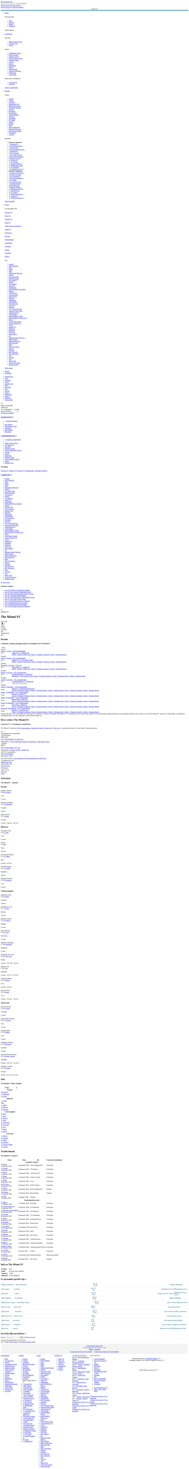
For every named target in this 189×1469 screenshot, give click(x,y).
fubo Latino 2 (13, 334)
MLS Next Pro (13, 343)
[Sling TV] (12, 471)
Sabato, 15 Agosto (6, 672)
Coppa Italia (12, 74)
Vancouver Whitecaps (27, 1413)
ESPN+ (11, 282)
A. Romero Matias (9, 1056)
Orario (16, 409)
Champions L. (9, 376)
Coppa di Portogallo (11, 1384)
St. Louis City (28, 1423)
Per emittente (5, 733)
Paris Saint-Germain (15, 131)
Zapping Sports (13, 365)
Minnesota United (30, 1431)
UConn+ (11, 357)
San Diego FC (15, 191)
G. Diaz (6, 932)
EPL (6, 389)
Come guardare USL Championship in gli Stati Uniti (29, 758)
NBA (95, 1389)
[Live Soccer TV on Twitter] (81, 1407)
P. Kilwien (4, 1258)
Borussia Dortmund (15, 129)
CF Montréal (15, 167)
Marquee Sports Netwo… (45, 1438)
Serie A (11, 64)
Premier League (14, 60)
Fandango (12, 329)
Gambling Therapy (152, 1358)
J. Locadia (7, 1068)
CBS (10, 268)
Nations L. (8, 380)
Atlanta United (29, 1404)
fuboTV (11, 291)
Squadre (7, 91)
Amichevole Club (36, 728)
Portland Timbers (15, 187)
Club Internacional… (16, 146)
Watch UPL (12, 361)
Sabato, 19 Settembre (7, 698)
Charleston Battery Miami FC (23, 681)
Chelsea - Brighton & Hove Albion (81, 1365)
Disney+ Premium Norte (77, 676)
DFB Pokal (12, 73)
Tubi (10, 356)
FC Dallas (13, 180)
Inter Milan (12, 118)
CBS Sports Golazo (15, 322)
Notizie (7, 371)
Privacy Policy (13, 1342)
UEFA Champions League (13, 450)
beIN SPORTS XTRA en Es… (14, 532)
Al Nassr (11, 134)
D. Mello (7, 1032)
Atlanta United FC (16, 164)
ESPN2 (11, 275)
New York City (28, 1395)
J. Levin (6, 908)
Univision (12, 305)
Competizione (7, 409)
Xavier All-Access (14, 363)
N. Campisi (4, 1214)
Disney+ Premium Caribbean (40, 655)
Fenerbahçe (12, 133)
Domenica (12, 26)
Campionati (8, 34)
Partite (7, 13)
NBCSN (11, 298)
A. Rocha (7, 1008)
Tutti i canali (9, 368)
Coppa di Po (9, 400)
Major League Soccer (15, 42)
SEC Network (13, 352)
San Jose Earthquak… (17, 178)
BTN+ (11, 320)
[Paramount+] (29, 471)
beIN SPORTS (13, 266)
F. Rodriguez (8, 804)
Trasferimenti (5, 633)
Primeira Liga (13, 69)
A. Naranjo (7, 1020)
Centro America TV (15, 323)
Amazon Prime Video (15, 311)
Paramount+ (12, 287)
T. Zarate (4, 1218)
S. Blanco (4, 1202)
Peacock (11, 307)
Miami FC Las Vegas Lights (22, 660)
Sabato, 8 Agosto (6, 658)
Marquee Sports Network (13, 552)
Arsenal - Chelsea (81, 1398)
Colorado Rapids (15, 183)
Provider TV (58, 1355)
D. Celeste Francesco (7, 1206)
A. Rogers (7, 868)
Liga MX (12, 84)
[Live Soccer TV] (7, 1)
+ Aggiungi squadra (11, 421)
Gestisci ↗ (10, 417)
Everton (11, 109)
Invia (21, 1337)
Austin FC (14, 196)
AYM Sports (13, 314)
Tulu (4, 844)
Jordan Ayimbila (6, 1246)
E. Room (6, 816)
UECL (7, 382)
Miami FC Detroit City (20, 653)
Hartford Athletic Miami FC (22, 674)
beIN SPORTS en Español (13, 504)
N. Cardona (4, 1250)
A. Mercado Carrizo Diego (9, 1210)
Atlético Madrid (14, 115)
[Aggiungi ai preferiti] (2, 624)
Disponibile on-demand (19, 683)
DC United (14, 162)
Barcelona (12, 111)
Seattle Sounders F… (17, 194)
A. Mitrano (4, 1234)
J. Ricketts (4, 1230)
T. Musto (7, 980)
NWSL (11, 45)
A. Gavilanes (5, 1226)
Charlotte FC (14, 151)
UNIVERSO (13, 302)
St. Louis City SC (15, 182)
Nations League (14, 57)
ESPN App (26, 655)
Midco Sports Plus (14, 341)
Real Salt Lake (14, 185)
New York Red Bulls (16, 157)
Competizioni (5, 436)
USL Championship (19, 651)
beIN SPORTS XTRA (16, 316)
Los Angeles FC (15, 176)
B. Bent (6, 897)
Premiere (11, 350)
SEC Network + (14, 354)
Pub (95, 1377)
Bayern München (14, 127)
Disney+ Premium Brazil (91, 690)
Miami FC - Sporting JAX (20, 710)
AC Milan (12, 120)
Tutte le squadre (10, 201)
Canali (7, 205)
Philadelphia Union (17, 166)
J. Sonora (6, 992)
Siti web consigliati (100, 1379)
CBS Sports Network (15, 273)
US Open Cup (13, 43)
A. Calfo (6, 832)
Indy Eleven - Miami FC (19, 705)
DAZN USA (13, 296)
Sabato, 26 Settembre (7, 703)
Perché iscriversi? (29, 1337)
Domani (11, 22)
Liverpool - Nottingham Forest (78, 1362)
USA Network (13, 295)
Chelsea (11, 100)
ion (10, 336)
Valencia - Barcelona (82, 1397)
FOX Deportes (13, 304)
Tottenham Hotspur (15, 108)
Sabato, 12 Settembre (7, 692)
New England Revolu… (17, 149)
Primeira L (8, 398)
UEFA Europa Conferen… (9, 1370)
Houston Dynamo (15, 174)
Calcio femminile (99, 1359)
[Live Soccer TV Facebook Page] (81, 1404)
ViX (10, 359)
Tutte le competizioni (11, 87)
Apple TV (12, 286)
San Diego (28, 1432)
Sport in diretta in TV (100, 1387)
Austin (27, 1440)
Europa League (13, 55)
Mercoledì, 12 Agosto (7, 665)
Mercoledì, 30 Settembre (8, 708)
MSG (10, 345)
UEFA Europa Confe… (16, 58)
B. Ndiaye (7, 920)
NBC (10, 271)
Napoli (11, 122)
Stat (2, 631)
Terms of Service (26, 1342)
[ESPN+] (44, 471)
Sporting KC (29, 1441)
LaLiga (11, 62)
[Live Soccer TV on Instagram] (81, 1411)
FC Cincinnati (14, 153)
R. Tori (5, 968)
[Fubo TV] (4, 471)
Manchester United (15, 106)
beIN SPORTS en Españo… (18, 289)
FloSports (12, 330)
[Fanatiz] (38, 471)
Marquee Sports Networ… (17, 338)
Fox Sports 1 (13, 280)
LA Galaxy (14, 192)
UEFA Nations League (12, 459)
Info (2, 635)
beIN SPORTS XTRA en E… (18, 318)
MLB (96, 1391)
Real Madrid (13, 113)
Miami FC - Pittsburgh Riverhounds (23, 689)
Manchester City (14, 104)
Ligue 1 (11, 67)
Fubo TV (61, 1361)
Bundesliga (12, 65)
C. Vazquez (4, 1238)
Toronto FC (14, 160)
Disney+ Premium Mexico (58, 655)
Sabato (11, 24)
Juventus (11, 117)
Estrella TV (12, 327)
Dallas (26, 1422)
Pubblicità (97, 1366)
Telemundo (12, 300)
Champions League (15, 53)
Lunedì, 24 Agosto (7, 680)
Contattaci (97, 1384)
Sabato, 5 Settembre (7, 687)
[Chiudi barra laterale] (1, 610)
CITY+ (11, 325)
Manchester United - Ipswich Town (81, 1372)
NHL (104, 1389)
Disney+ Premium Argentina (73, 690)
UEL (6, 378)
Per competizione (14, 733)
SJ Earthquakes (28, 1420)
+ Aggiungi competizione (13, 439)
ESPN (11, 270)
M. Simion (7, 792)
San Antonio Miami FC (21, 667)
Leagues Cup (13, 82)
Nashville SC (14, 144)
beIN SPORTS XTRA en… (45, 1417)
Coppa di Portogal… (15, 71)
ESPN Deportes (14, 279)
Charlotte (27, 1391)
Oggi (10, 21)
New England (28, 1389)
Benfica (11, 124)
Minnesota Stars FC (17, 189)
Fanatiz (11, 264)
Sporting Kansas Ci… (18, 198)
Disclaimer (97, 1370)
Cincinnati (27, 1393)
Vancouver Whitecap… (17, 173)
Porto (10, 126)
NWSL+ (11, 348)
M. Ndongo (7, 1044)
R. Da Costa (8, 956)
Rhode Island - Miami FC (20, 699)
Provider (96, 1375)
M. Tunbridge (7, 944)
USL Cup (19, 665)
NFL (100, 1389)
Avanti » (4, 649)
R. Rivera (4, 1242)
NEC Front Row (14, 347)
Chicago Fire (14, 148)
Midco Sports (13, 339)
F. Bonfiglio (5, 1222)
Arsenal (11, 99)
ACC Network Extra (15, 309)
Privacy (96, 1368)
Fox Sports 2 (13, 284)
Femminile (8, 373)
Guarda (3, 628)
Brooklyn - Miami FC (19, 694)
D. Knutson (7, 880)
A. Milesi (7, 856)
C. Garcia (4, 1254)
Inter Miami (27, 1386)
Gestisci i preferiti (8, 413)
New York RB (28, 1397)
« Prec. (3, 647)
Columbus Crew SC (17, 169)
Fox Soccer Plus (14, 277)
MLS (6, 385)
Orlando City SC (15, 158)
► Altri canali (5, 582)
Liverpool (12, 102)
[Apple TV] (20, 471)
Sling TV (61, 1359)
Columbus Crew (30, 1411)
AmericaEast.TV (14, 313)
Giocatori (4, 630)
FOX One (12, 332)
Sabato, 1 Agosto (6, 651)
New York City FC (16, 155)
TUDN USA (13, 293)
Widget (96, 1364)
